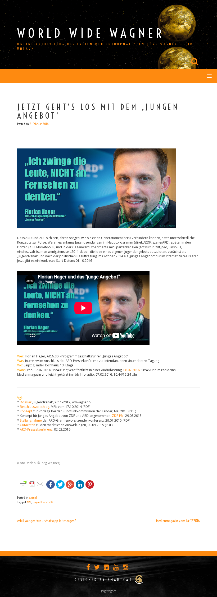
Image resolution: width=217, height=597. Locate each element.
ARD (29, 502)
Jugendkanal (40, 502)
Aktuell (33, 498)
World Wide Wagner (91, 33)
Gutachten (27, 425)
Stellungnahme (31, 420)
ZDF (51, 502)
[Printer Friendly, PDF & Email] (31, 483)
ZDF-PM (118, 415)
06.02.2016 (131, 370)
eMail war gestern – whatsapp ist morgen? (46, 521)
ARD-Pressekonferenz (36, 429)
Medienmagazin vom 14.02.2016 (178, 521)
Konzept (26, 411)
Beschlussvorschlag (34, 406)
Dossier (25, 402)
